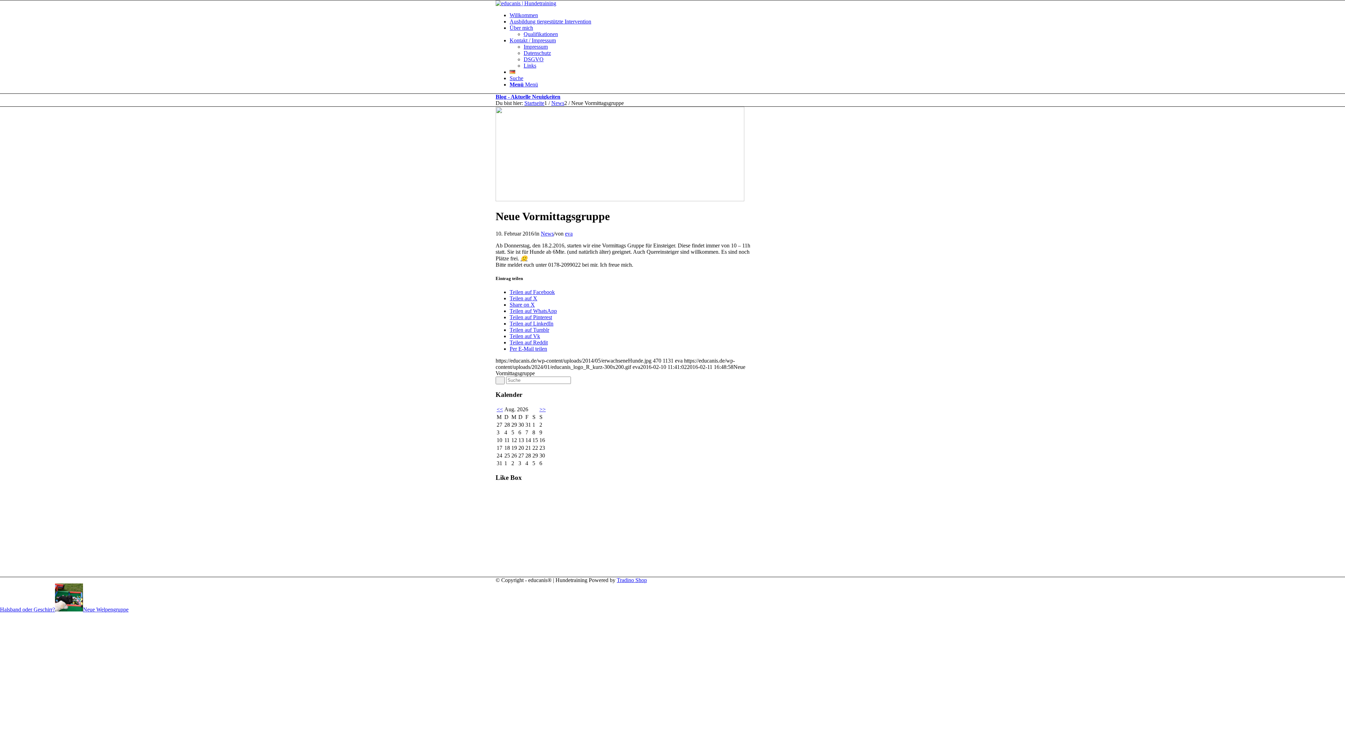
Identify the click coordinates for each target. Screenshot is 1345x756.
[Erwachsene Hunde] (620, 199)
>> (542, 409)
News (547, 234)
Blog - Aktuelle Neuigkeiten (528, 97)
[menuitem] (679, 15)
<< (500, 409)
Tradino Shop (632, 580)
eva (569, 234)
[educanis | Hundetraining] (526, 3)
